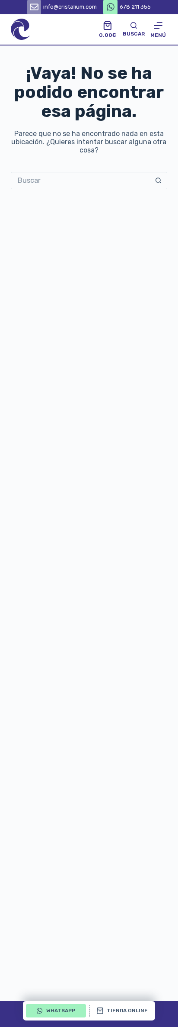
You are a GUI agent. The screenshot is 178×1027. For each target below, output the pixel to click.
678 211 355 (135, 6)
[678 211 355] (110, 7)
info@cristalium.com (70, 6)
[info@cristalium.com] (34, 7)
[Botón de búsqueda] (158, 180)
